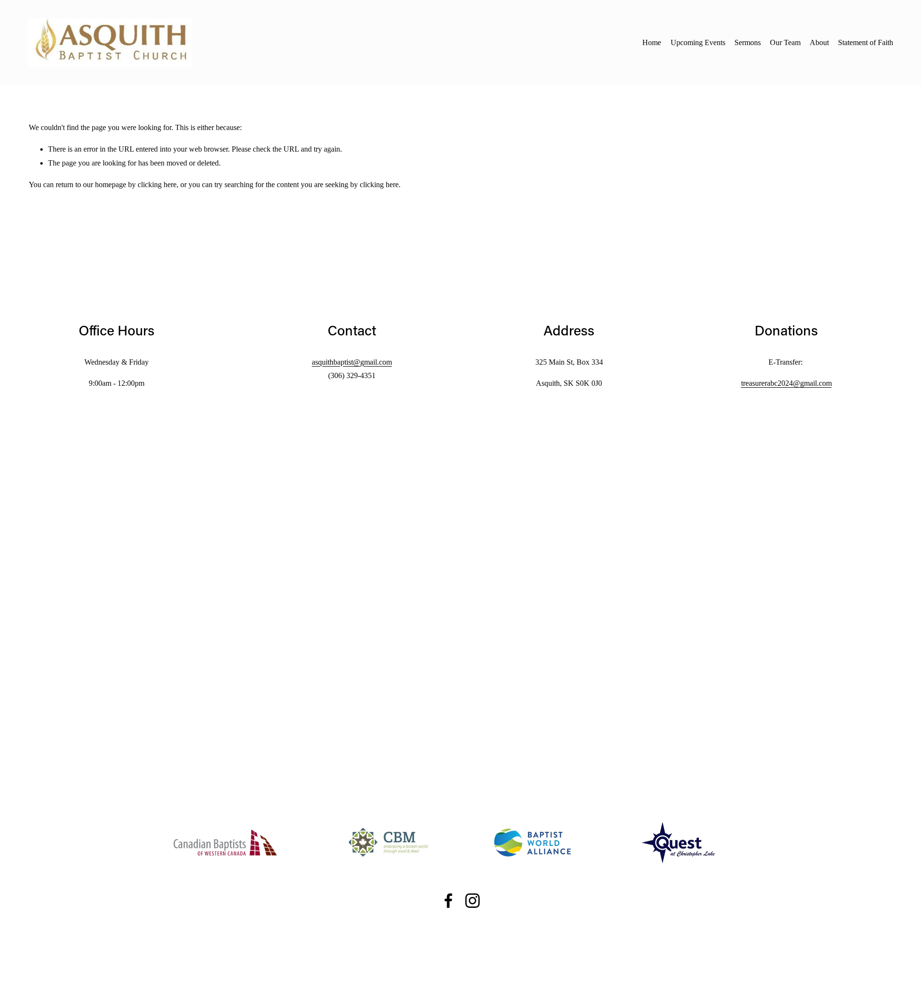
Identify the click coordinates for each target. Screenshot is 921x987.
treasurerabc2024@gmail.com (786, 383)
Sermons (747, 42)
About (819, 42)
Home (651, 42)
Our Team (785, 42)
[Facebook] (448, 900)
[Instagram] (472, 900)
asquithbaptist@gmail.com (352, 362)
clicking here (157, 184)
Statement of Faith (865, 42)
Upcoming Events (698, 42)
